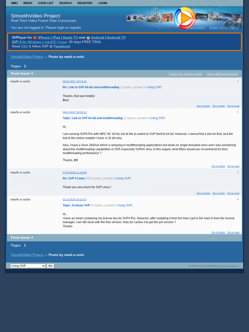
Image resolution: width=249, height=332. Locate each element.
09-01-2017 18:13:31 (75, 81)
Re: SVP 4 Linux (74, 178)
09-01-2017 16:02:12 (75, 112)
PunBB (202, 265)
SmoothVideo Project (35, 15)
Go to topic (219, 106)
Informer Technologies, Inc (227, 265)
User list (45, 3)
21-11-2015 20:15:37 (75, 199)
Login (102, 3)
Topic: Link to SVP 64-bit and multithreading (93, 118)
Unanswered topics (224, 27)
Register (85, 3)
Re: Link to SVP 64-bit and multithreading (91, 87)
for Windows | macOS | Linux (39, 42)
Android (97, 37)
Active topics (195, 27)
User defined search (222, 74)
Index (27, 3)
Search (65, 3)
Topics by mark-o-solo (185, 74)
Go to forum (203, 106)
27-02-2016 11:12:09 (75, 172)
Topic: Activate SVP (76, 205)
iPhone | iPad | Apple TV (58, 37)
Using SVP (154, 87)
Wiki (14, 3)
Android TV (116, 37)
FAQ (24, 46)
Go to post (233, 106)
